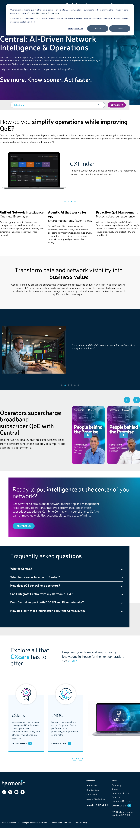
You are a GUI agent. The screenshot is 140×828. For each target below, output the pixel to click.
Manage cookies (75, 28)
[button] (65, 201)
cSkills (72, 661)
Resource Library (120, 792)
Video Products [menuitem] (73, 4)
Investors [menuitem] (102, 4)
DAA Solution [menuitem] (91, 785)
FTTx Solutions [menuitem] (92, 790)
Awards (115, 788)
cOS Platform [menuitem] (91, 794)
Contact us (24, 525)
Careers (116, 796)
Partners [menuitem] (115, 4)
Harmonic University (122, 800)
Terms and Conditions (61, 822)
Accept (98, 28)
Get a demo (117, 105)
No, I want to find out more (47, 13)
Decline (120, 28)
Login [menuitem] (126, 4)
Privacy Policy (81, 822)
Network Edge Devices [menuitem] (95, 799)
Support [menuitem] (89, 4)
